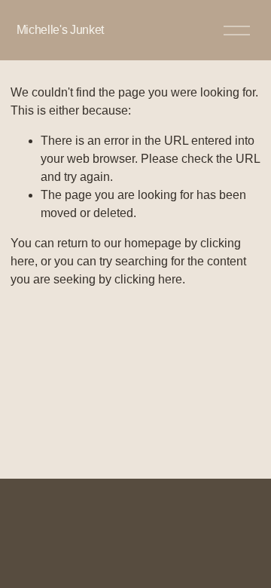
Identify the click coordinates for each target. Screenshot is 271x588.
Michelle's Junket (61, 29)
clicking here (148, 279)
